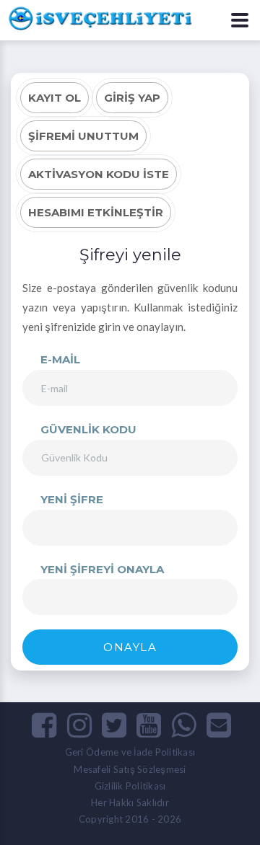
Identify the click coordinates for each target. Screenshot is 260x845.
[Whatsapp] (183, 724)
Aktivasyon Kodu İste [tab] (98, 174)
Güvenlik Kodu (88, 429)
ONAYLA (130, 647)
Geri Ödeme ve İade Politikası (130, 752)
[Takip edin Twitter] (114, 724)
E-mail (60, 359)
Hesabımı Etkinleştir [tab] (95, 212)
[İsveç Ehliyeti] (97, 17)
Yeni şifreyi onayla (102, 569)
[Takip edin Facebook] (44, 724)
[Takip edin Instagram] (79, 724)
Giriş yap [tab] (132, 98)
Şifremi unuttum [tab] (83, 136)
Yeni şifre (71, 499)
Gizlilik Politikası (130, 786)
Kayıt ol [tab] (54, 98)
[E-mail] (219, 724)
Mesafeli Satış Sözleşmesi (130, 769)
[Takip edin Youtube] (148, 724)
